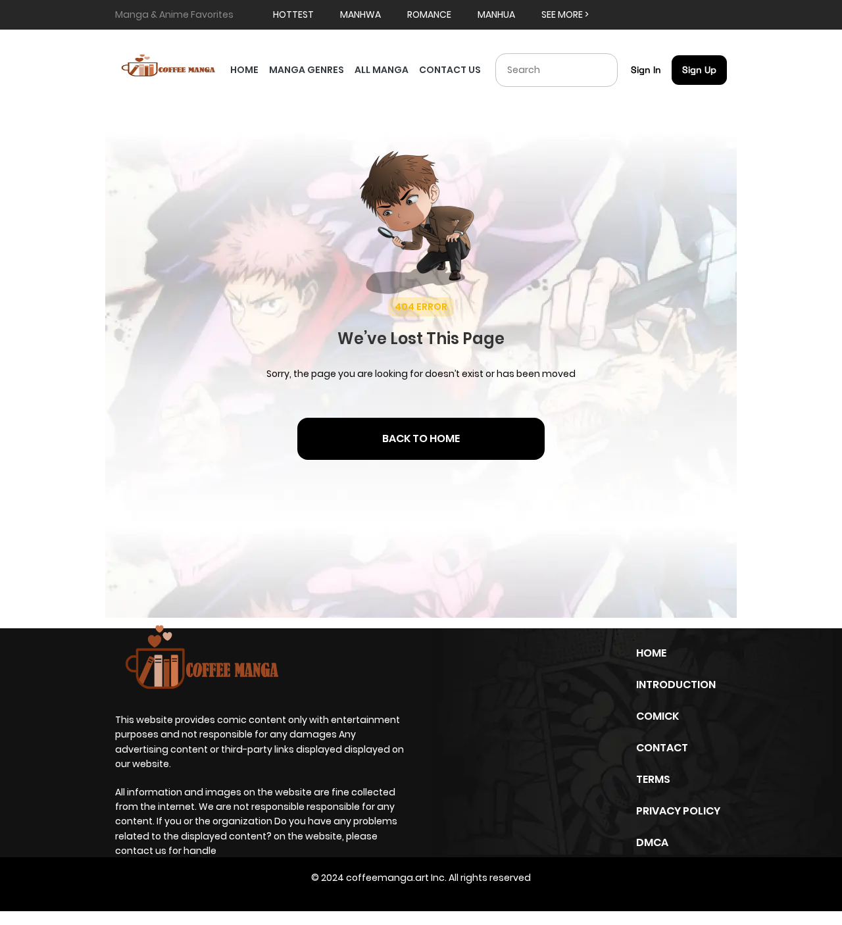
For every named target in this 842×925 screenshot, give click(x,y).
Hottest (293, 14)
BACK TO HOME (421, 438)
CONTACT (662, 747)
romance (429, 14)
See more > (565, 14)
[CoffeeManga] (170, 66)
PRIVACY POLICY (678, 810)
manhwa (360, 14)
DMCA (652, 842)
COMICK (657, 716)
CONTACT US (450, 69)
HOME (244, 69)
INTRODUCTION (676, 684)
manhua (496, 14)
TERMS (653, 779)
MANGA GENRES (306, 69)
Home (651, 653)
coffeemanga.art (387, 877)
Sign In (646, 70)
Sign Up (699, 70)
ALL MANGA (382, 69)
